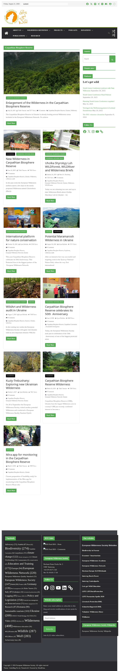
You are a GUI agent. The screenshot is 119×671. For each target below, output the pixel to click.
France (23, 584)
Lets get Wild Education (91, 586)
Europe (17, 568)
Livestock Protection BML (92, 602)
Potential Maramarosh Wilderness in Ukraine (59, 238)
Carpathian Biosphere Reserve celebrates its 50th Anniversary (59, 310)
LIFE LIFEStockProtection (92, 591)
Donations (86, 30)
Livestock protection (32, 592)
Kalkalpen (18, 592)
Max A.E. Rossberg (64, 174)
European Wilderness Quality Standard (20, 576)
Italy (9, 592)
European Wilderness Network (53, 183)
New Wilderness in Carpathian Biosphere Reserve (20, 162)
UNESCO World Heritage (20, 616)
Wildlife (27, 631)
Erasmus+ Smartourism (91, 556)
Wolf (24, 636)
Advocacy (11, 544)
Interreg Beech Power (90, 576)
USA (32, 616)
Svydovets (67, 250)
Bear (30, 544)
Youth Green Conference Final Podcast (97, 95)
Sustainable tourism (17, 611)
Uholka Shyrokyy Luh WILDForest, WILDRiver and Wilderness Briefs (60, 166)
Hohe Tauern (30, 588)
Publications (19, 36)
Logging (11, 596)
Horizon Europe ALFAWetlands (94, 571)
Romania (23, 607)
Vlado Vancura (22, 110)
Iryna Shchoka (24, 244)
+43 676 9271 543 (50, 570)
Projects (58, 30)
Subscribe (49, 629)
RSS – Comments (58, 549)
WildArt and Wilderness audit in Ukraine (21, 308)
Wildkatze (86, 617)
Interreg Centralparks (90, 581)
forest (14, 584)
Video (10, 621)
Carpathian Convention (70, 324)
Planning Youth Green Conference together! (99, 101)
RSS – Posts (56, 544)
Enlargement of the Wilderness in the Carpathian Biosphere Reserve (37, 104)
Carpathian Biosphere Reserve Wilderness (59, 382)
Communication (23, 560)
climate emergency (24, 557)
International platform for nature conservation (21, 238)
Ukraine (68, 110)
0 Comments (42, 110)
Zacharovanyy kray (13, 640)
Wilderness (74, 110)
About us (17, 30)
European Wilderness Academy (94, 561)
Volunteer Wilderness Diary (92, 612)
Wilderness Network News (25, 154)
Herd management (17, 588)
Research (35, 36)
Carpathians (21, 553)
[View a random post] (113, 31)
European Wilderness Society (16, 98)
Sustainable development (52, 326)
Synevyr (27, 321)
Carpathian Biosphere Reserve (56, 110)
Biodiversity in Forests (90, 550)
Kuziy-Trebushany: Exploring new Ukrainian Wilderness (22, 384)
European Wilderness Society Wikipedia (96, 631)
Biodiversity (17, 548)
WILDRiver (10, 636)
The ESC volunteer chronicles (93, 115)
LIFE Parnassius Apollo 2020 (93, 596)
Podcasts (73, 30)
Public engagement (31, 603)
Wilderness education (22, 626)
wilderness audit (10, 179)
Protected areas (16, 603)
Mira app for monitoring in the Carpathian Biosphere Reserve (21, 458)
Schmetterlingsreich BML (92, 607)
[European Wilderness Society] (6, 33)
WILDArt (8, 323)
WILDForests (49, 185)
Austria (22, 544)
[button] (22, 30)
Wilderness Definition (37, 30)
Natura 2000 (22, 596)
